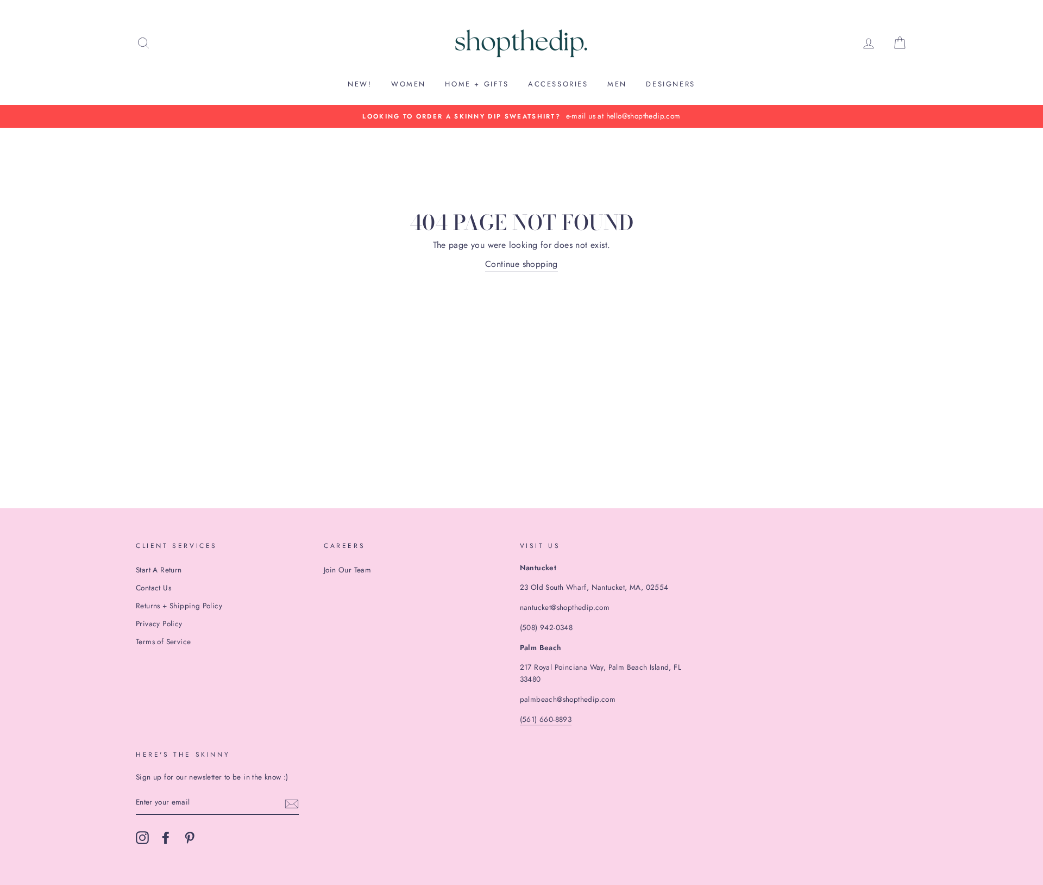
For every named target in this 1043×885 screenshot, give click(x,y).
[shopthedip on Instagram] (142, 837)
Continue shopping (521, 264)
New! (360, 84)
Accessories (558, 84)
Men (617, 84)
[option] (521, 116)
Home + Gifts (476, 84)
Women (408, 84)
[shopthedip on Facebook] (165, 837)
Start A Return (159, 569)
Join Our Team (347, 569)
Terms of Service (163, 641)
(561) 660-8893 (546, 719)
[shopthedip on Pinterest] (189, 837)
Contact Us (153, 587)
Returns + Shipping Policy (179, 605)
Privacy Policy (159, 623)
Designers (670, 84)
